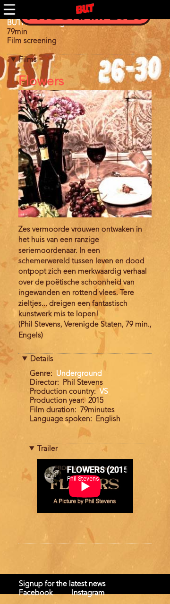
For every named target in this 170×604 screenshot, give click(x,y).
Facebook (36, 593)
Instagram (88, 593)
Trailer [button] (47, 449)
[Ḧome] (85, 9)
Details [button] (41, 359)
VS (104, 392)
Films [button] (28, 60)
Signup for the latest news (62, 584)
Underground (79, 374)
